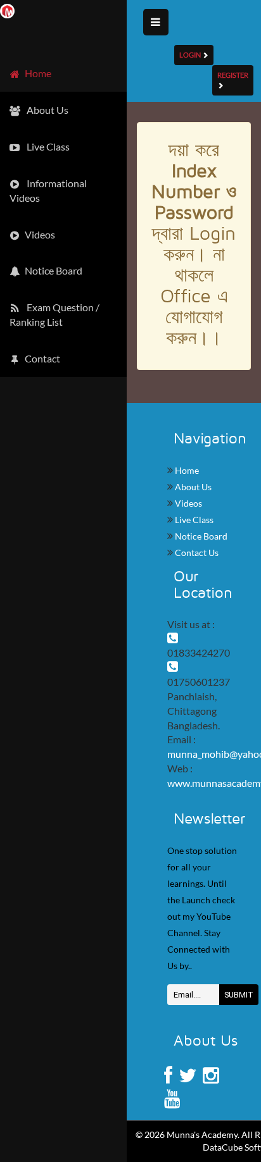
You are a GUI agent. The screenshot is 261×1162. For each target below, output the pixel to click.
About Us (192, 486)
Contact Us (196, 552)
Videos (187, 503)
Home (186, 470)
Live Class (193, 519)
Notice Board (200, 536)
